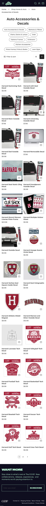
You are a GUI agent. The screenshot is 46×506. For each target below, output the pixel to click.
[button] (43, 3)
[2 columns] (41, 56)
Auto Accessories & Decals (14, 30)
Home (4, 9)
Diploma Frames (17, 40)
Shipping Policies (26, 500)
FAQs (42, 500)
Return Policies (36, 500)
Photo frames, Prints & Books (16, 49)
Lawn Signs (36, 49)
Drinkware (31, 40)
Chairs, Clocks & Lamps (18, 35)
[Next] (27, 457)
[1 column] (36, 56)
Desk (34, 35)
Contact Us (16, 500)
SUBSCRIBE (36, 488)
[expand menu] (3, 3)
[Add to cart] (19, 79)
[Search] (35, 3)
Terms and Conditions (28, 503)
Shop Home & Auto (18, 9)
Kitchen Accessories (23, 44)
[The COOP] (8, 3)
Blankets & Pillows (35, 30)
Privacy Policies (40, 503)
